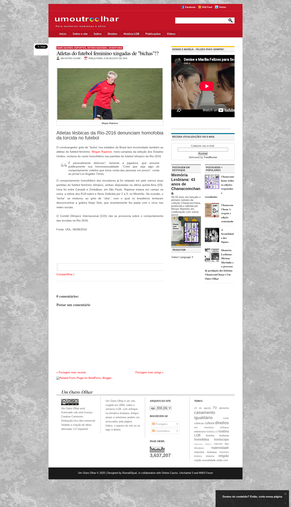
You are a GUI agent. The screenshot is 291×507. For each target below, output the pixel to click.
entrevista (199, 431)
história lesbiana (217, 435)
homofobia (115, 48)
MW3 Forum (206, 472)
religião (223, 456)
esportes (80, 48)
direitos (222, 422)
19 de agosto (202, 408)
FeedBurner (210, 157)
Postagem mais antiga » (149, 372)
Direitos (112, 33)
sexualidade (209, 460)
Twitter (222, 7)
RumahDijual (129, 472)
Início (62, 33)
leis (227, 443)
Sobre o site (80, 33)
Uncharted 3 (186, 472)
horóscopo (221, 439)
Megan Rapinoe (102, 151)
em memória (204, 427)
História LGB (131, 33)
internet (218, 444)
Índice (97, 33)
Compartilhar (64, 274)
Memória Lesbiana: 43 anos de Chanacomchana (185, 184)
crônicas (199, 423)
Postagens (161, 424)
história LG (212, 431)
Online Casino (170, 472)
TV (215, 408)
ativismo (224, 408)
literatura (199, 448)
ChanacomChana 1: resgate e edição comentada (227, 213)
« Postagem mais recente (71, 372)
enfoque (224, 427)
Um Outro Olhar (87, 472)
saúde (197, 460)
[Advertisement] (105, 249)
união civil (222, 460)
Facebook (190, 7)
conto (226, 418)
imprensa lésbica (202, 444)
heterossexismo (97, 48)
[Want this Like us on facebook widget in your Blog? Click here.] (285, 503)
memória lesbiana (205, 452)
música (210, 456)
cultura (209, 423)
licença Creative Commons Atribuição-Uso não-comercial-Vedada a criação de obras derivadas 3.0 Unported (78, 420)
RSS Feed (207, 7)
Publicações (153, 33)
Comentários (162, 430)
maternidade (220, 447)
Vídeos (171, 33)
